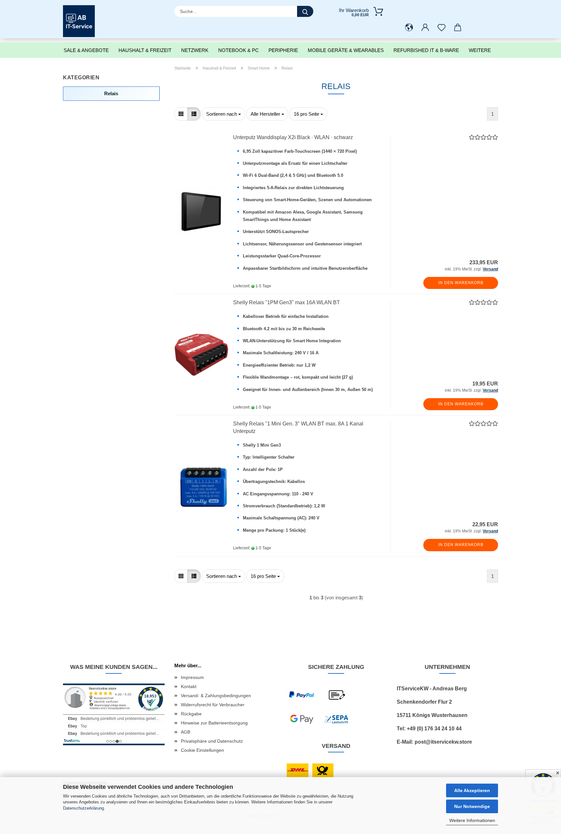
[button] (409, 27)
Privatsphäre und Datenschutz (212, 741)
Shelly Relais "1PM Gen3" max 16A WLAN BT (286, 302)
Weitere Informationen (472, 820)
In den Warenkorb (460, 282)
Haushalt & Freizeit (144, 50)
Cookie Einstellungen (202, 750)
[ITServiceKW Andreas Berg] (81, 21)
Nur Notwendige (472, 806)
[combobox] (223, 114)
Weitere (480, 50)
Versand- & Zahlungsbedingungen (216, 695)
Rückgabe (191, 713)
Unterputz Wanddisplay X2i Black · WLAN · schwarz (293, 137)
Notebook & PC (238, 50)
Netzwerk (194, 50)
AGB (185, 732)
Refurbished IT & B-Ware (426, 50)
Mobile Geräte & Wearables (346, 50)
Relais (111, 93)
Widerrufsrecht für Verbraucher (212, 704)
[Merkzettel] (441, 27)
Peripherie (283, 50)
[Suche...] (305, 11)
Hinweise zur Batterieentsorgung (214, 722)
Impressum (192, 677)
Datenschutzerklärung (83, 808)
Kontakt (188, 686)
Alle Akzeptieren (472, 790)
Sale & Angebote (86, 50)
